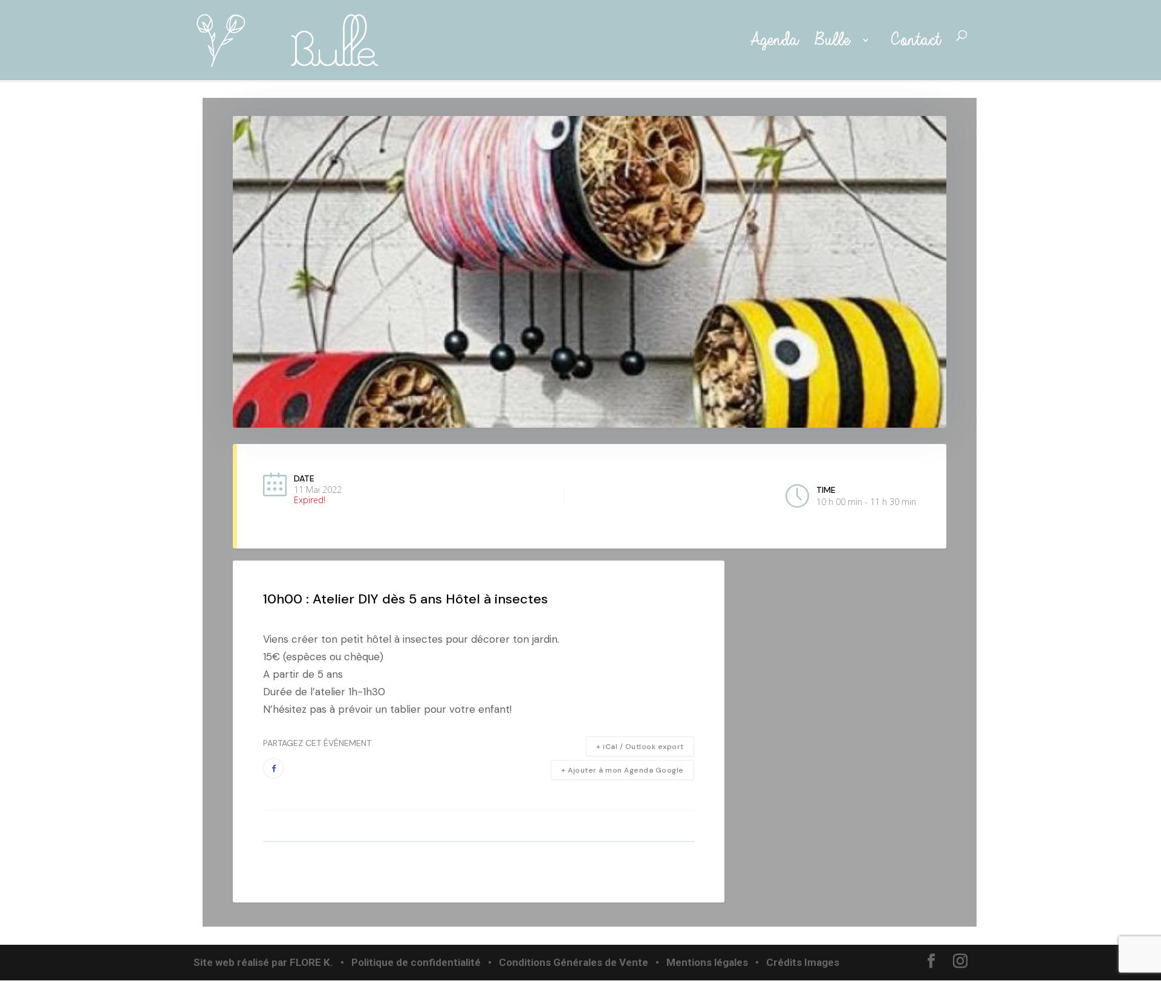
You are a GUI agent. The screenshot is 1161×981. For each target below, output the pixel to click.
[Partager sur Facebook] (273, 768)
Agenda (770, 40)
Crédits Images (802, 962)
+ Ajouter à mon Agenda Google (622, 770)
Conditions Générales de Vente (573, 962)
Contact (915, 40)
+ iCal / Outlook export (640, 746)
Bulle (835, 40)
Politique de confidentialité (416, 962)
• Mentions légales (700, 962)
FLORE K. (311, 962)
